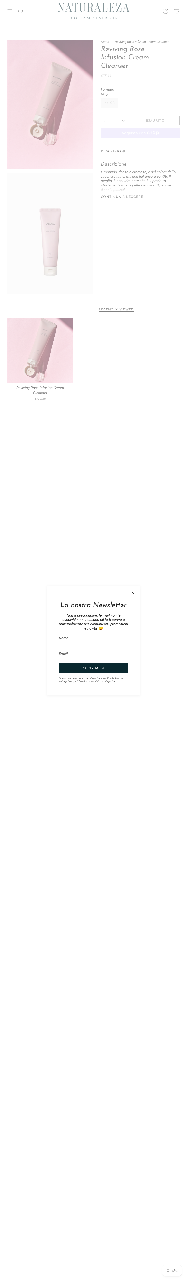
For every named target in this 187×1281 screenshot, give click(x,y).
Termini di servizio (89, 681)
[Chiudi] (133, 593)
